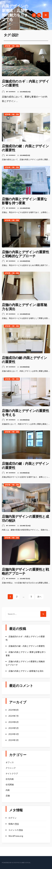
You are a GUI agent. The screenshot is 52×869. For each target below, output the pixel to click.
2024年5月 (13, 728)
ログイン (12, 818)
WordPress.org (15, 836)
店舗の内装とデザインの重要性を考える (25, 412)
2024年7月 (13, 716)
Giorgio (12, 92)
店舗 (17, 46)
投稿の (13, 824)
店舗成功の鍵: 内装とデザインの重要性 (24, 359)
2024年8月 (13, 710)
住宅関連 (10, 784)
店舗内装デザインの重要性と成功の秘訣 (25, 518)
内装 (13, 46)
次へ (39, 596)
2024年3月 (13, 740)
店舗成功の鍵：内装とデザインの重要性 (25, 148)
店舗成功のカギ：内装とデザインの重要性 (25, 83)
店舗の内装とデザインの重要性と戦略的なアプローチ (25, 254)
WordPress (16, 862)
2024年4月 (13, 734)
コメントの (15, 830)
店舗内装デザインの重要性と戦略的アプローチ (25, 571)
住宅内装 (7, 46)
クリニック (11, 768)
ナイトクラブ (12, 773)
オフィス (10, 762)
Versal (28, 862)
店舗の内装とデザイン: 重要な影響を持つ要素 (24, 201)
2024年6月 (13, 722)
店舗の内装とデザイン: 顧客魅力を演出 (24, 306)
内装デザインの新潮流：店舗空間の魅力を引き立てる (15, 12)
